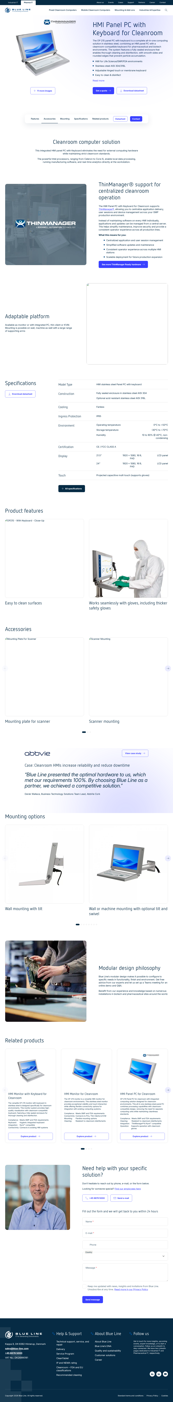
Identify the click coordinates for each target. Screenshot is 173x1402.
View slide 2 (87, 732)
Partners (141, 2)
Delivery (60, 1349)
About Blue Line (103, 1341)
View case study (133, 753)
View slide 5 (89, 924)
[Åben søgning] (165, 10)
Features (35, 118)
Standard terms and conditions (130, 1396)
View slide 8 (96, 924)
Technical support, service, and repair (72, 1343)
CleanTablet (62, 1358)
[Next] (168, 668)
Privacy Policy (152, 1396)
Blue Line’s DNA (103, 1346)
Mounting (65, 118)
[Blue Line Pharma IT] (158, 1374)
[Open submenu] (63, 10)
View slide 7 (94, 924)
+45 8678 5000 (97, 1198)
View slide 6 (91, 924)
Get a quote (101, 90)
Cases (120, 2)
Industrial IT (13, 2)
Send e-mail (123, 1198)
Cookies (164, 1396)
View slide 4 (86, 924)
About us (100, 2)
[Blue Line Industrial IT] (152, 1374)
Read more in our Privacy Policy (131, 1289)
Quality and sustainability (108, 1350)
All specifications (73, 488)
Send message (92, 1299)
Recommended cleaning (69, 1375)
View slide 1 (84, 732)
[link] (26, 10)
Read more (98, 80)
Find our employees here (128, 1188)
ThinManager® (106, 209)
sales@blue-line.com (16, 1348)
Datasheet (120, 119)
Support (131, 2)
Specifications (81, 118)
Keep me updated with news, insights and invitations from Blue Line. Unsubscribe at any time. (123, 1288)
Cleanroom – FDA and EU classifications (69, 1369)
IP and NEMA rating (66, 1362)
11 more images (44, 90)
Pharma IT (28, 2)
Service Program (65, 1353)
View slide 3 (90, 732)
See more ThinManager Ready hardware (121, 264)
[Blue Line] (165, 1374)
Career (152, 2)
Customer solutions (105, 1355)
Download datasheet (134, 90)
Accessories (50, 118)
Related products (100, 118)
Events (111, 2)
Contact (163, 2)
